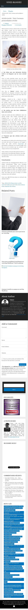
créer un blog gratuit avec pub (12, 538)
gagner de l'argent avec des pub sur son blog (13, 546)
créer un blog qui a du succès (11, 540)
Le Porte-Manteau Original (11, 494)
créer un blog (7, 534)
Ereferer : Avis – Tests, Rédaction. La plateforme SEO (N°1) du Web (14, 479)
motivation (18, 566)
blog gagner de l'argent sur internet (13, 508)
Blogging (10, 11)
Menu (2, 6)
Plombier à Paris (15, 490)
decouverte (17, 482)
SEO (5, 582)
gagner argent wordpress (10, 542)
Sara (6, 478)
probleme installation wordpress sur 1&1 (13, 570)
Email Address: (5, 346)
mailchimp (7, 561)
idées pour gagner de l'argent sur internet (12, 555)
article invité (8, 183)
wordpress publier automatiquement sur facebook (13, 596)
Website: (4, 353)
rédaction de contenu (10, 186)
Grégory (7, 23)
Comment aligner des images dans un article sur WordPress (14, 487)
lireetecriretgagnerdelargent (11, 559)
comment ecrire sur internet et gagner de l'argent (12, 520)
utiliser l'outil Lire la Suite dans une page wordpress (12, 587)
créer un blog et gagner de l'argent (13, 536)
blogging (6, 510)
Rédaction (9, 25)
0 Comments (18, 25)
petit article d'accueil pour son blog (13, 568)
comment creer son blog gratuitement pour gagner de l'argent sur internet (13, 516)
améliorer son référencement (11, 506)
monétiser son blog (9, 566)
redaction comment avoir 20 (11, 575)
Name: (3, 340)
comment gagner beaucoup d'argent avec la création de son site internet (13, 528)
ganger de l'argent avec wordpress (13, 550)
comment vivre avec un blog (11, 531)
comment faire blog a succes (11, 522)
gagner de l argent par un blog (12, 549)
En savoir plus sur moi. (13, 437)
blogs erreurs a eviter (16, 183)
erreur (19, 184)
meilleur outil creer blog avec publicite (11, 563)
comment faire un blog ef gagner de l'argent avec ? (13, 525)
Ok (14, 606)
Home (4, 11)
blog (21, 506)
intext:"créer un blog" (9, 557)
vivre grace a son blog (10, 593)
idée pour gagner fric (9, 552)
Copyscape (21, 143)
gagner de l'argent (9, 544)
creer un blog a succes (10, 532)
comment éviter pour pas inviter (9, 184)
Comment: (4, 327)
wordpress (19, 593)
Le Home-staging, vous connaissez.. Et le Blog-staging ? (14, 492)
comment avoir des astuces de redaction (12, 512)
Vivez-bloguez (13, 2)
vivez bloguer (16, 590)
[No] (26, 604)
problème (6, 573)
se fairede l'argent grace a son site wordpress (12, 579)
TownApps (7, 487)
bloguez (13, 510)
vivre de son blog (8, 592)
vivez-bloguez (8, 590)
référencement (8, 576)
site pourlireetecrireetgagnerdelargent (12, 584)
